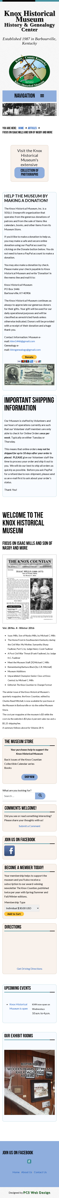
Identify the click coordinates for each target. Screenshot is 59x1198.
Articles (32, 128)
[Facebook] (29, 1161)
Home (21, 128)
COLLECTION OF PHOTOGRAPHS (30, 173)
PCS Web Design (36, 1192)
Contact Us (40, 1172)
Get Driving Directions (29, 968)
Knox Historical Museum (29, 15)
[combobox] (18, 796)
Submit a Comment (29, 826)
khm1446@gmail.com (22, 341)
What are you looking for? (16, 790)
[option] (29, 1082)
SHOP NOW (29, 777)
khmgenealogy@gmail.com (25, 349)
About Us (26, 1172)
